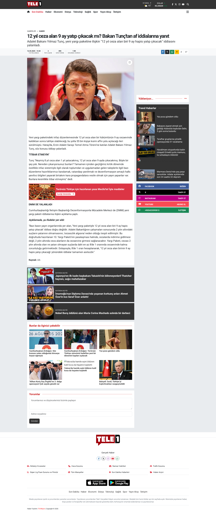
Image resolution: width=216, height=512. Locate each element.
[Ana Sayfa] (29, 12)
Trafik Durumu (159, 466)
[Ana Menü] (187, 12)
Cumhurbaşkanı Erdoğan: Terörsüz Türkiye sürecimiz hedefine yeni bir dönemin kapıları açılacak (80, 353)
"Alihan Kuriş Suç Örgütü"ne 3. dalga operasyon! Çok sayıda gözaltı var (45, 382)
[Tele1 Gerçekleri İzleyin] (34, 5)
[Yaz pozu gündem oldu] (115, 339)
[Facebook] (99, 458)
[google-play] (119, 482)
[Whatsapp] (117, 458)
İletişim (117, 12)
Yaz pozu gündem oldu (109, 351)
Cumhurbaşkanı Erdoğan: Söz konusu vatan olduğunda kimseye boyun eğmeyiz (44, 353)
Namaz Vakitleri (119, 466)
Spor (95, 12)
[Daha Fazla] (177, 52)
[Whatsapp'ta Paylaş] (172, 52)
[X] (103, 458)
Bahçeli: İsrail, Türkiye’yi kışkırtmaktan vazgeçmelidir (112, 382)
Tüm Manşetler (77, 472)
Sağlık (88, 12)
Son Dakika (37, 12)
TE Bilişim (41, 509)
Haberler (31, 31)
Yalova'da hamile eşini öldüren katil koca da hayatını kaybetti (80, 369)
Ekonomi (58, 12)
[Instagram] (108, 458)
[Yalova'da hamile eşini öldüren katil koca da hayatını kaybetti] (80, 363)
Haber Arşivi (158, 472)
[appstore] (97, 482)
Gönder (34, 421)
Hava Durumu (77, 466)
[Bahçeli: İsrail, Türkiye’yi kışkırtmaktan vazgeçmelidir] (115, 369)
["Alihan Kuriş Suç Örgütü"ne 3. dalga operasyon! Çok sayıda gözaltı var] (45, 369)
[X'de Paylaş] (167, 52)
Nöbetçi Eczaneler (38, 466)
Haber (48, 12)
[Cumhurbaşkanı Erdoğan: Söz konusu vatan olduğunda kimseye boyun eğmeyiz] (45, 339)
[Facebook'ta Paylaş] (163, 52)
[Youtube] (113, 458)
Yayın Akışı (105, 12)
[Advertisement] (162, 75)
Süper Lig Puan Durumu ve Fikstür (44, 472)
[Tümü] (185, 98)
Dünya (68, 12)
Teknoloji (78, 12)
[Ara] (188, 4)
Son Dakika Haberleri (120, 472)
